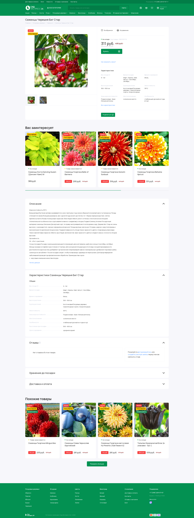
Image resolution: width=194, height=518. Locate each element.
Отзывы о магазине (61, 2)
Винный (102, 496)
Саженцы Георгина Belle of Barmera (77, 173)
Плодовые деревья (59, 13)
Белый (102, 493)
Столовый (103, 503)
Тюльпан (107, 13)
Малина (72, 13)
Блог (42, 2)
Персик (27, 496)
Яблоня (27, 499)
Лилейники (78, 499)
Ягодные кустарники (120, 13)
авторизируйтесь (145, 352)
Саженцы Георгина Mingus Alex (42, 443)
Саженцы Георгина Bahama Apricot (149, 173)
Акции (27, 13)
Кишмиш (102, 499)
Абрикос (28, 493)
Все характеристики (108, 105)
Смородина (54, 503)
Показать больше (97, 464)
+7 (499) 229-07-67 (156, 2)
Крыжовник (54, 499)
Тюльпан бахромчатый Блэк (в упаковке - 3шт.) (150, 444)
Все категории (55, 8)
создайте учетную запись (138, 354)
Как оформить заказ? (108, 62)
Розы (48, 13)
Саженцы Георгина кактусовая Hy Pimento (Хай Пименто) (115, 444)
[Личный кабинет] (141, 8)
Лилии (77, 503)
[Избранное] (152, 8)
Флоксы (99, 13)
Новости (50, 2)
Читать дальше (34, 262)
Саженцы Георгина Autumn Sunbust (113, 173)
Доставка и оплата (31, 2)
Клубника (91, 13)
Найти (124, 8)
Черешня (28, 506)
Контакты (74, 2)
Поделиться (107, 115)
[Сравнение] (146, 8)
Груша (27, 503)
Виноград (81, 13)
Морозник (134, 13)
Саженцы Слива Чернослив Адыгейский (77, 444)
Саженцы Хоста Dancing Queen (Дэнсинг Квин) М (42, 173)
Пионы (34, 13)
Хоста (41, 13)
